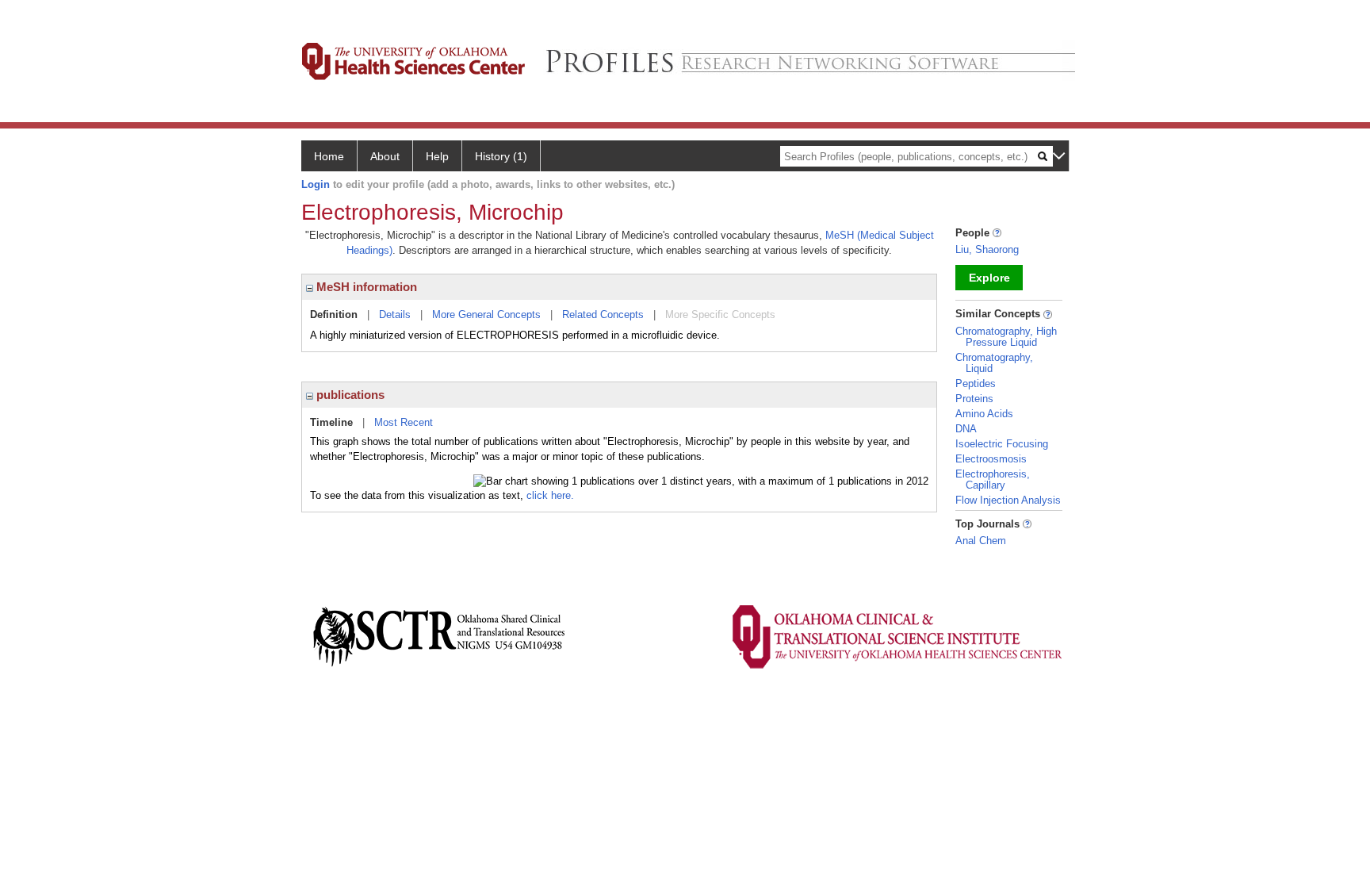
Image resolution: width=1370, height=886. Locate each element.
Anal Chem (980, 541)
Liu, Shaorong (987, 249)
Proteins (974, 399)
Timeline (331, 422)
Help (437, 156)
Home (329, 156)
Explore (989, 277)
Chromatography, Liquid (994, 362)
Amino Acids (984, 414)
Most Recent (403, 422)
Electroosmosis (991, 459)
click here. (550, 495)
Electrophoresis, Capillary (992, 479)
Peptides (975, 383)
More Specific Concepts (720, 314)
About (385, 156)
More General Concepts (486, 314)
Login (315, 184)
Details (395, 314)
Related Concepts (603, 314)
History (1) (501, 156)
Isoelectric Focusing (1001, 444)
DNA (966, 429)
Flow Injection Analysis (1008, 500)
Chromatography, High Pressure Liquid (1006, 336)
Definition (334, 314)
